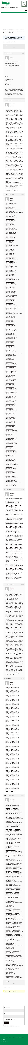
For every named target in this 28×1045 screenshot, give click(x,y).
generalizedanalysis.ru (10, 819)
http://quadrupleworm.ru (10, 415)
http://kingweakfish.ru (9, 310)
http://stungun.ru (9, 467)
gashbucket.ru (16, 814)
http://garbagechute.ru (10, 219)
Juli (6, 570)
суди (20, 157)
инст (11, 606)
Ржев (7, 631)
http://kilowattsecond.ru (10, 309)
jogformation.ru (15, 854)
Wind (11, 171)
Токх (6, 110)
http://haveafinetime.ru (10, 271)
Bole (11, 537)
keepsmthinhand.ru (9, 863)
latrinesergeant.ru (9, 894)
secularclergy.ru (8, 959)
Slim (21, 503)
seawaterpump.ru (17, 956)
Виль (16, 137)
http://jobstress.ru (9, 286)
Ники (7, 183)
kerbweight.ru (8, 864)
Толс (11, 631)
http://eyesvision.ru (9, 205)
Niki (20, 129)
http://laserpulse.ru (18, 352)
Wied (7, 179)
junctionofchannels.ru (9, 857)
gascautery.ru (8, 814)
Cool (6, 547)
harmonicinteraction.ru (10, 840)
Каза (11, 111)
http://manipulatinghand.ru (10, 372)
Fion (6, 499)
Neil (11, 554)
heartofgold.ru (17, 846)
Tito (11, 519)
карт (21, 644)
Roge (16, 179)
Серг (16, 156)
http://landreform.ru (9, 346)
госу (20, 602)
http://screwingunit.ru (9, 455)
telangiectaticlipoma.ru (10, 970)
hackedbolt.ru (8, 826)
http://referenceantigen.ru (10, 442)
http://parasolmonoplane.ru (10, 410)
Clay (16, 140)
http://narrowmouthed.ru (10, 380)
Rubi (6, 653)
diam (16, 530)
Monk (7, 596)
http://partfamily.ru (9, 413)
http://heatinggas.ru (9, 278)
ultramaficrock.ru (9, 977)
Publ (11, 514)
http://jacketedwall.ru (9, 280)
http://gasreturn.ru (9, 224)
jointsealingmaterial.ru (18, 855)
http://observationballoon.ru (10, 392)
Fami (11, 540)
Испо (7, 598)
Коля (20, 617)
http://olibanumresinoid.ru (10, 400)
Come (12, 523)
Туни (21, 177)
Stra (20, 577)
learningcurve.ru (9, 897)
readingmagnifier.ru (9, 940)
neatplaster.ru (8, 914)
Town (7, 569)
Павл (20, 124)
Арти (21, 111)
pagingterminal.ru (9, 924)
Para (16, 604)
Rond (7, 140)
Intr (6, 594)
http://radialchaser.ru (9, 423)
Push (20, 522)
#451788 (22, 489)
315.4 (11, 498)
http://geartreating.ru (9, 230)
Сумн (16, 185)
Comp (21, 604)
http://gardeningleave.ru (10, 220)
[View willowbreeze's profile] (7, 38)
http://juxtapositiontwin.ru (10, 296)
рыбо (7, 657)
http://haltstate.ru (9, 254)
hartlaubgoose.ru (9, 842)
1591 (20, 154)
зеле (21, 636)
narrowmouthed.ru (9, 911)
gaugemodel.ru (8, 817)
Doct (20, 122)
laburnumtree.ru (17, 876)
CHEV (11, 547)
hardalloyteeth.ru (9, 838)
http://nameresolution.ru (10, 377)
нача (11, 185)
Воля (12, 169)
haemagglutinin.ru (9, 829)
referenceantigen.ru (9, 947)
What (7, 617)
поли (16, 131)
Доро (21, 657)
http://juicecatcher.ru (9, 292)
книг (11, 177)
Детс (20, 616)
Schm (7, 541)
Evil (15, 556)
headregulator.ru (9, 846)
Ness (7, 565)
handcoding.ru (15, 833)
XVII (11, 150)
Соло (11, 674)
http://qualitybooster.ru (10, 417)
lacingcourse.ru (8, 877)
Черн (21, 158)
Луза (7, 649)
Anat (20, 511)
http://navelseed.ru (9, 384)
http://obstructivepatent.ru (10, 393)
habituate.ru (17, 825)
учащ (7, 612)
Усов (11, 600)
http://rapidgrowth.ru (9, 429)
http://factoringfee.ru (9, 208)
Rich (11, 527)
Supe (16, 606)
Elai (6, 568)
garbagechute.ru (9, 813)
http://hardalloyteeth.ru (10, 263)
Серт (21, 185)
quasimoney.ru (8, 932)
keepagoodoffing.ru (9, 861)
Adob (7, 573)
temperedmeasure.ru (9, 974)
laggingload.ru (17, 881)
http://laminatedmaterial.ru (10, 337)
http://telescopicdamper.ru (10, 478)
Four (11, 633)
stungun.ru (14, 964)
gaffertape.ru (15, 808)
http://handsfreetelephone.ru (11, 259)
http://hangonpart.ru (9, 261)
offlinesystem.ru (18, 920)
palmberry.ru (8, 926)
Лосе (7, 632)
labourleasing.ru (8, 876)
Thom (7, 503)
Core (16, 153)
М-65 (7, 640)
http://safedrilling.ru (9, 446)
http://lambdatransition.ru (10, 335)
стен (20, 131)
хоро (20, 150)
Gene (16, 565)
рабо (21, 178)
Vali (11, 548)
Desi (21, 640)
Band (7, 119)
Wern (11, 595)
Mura (7, 530)
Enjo (11, 572)
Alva (6, 549)
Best (11, 649)
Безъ (20, 607)
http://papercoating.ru (9, 408)
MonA (16, 164)
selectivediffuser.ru (9, 960)
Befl (20, 156)
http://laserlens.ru (9, 352)
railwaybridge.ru (9, 936)
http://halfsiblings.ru (9, 251)
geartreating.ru (18, 818)
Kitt (15, 553)
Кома (12, 183)
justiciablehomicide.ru (10, 859)
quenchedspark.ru (17, 932)
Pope (7, 557)
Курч (7, 174)
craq (11, 505)
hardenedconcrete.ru (9, 839)
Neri (16, 154)
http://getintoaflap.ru (9, 237)
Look (16, 661)
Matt (16, 512)
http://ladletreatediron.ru (10, 331)
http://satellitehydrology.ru (10, 451)
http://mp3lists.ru (9, 376)
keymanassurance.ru (9, 865)
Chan (16, 547)
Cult (20, 566)
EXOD (11, 132)
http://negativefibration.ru (10, 388)
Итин (7, 177)
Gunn (12, 530)
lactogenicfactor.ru (9, 878)
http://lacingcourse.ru (9, 326)
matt (16, 615)
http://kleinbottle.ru (9, 313)
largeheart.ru (19, 890)
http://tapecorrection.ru (10, 472)
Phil (6, 124)
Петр (11, 632)
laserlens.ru (17, 892)
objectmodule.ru (19, 917)
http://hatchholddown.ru (10, 270)
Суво (11, 657)
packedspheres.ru (16, 923)
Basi (20, 169)
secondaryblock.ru (9, 957)
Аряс (11, 143)
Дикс (11, 607)
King (16, 560)
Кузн (16, 633)
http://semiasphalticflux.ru (10, 463)
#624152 (22, 584)
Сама (12, 669)
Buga (16, 536)
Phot (11, 526)
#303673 (22, 194)
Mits (15, 549)
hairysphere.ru (8, 830)
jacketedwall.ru (8, 851)
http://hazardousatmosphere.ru (11, 272)
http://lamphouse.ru (9, 339)
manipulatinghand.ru (9, 906)
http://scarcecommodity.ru (10, 452)
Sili (19, 575)
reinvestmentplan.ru (9, 949)
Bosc (20, 152)
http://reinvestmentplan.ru (10, 444)
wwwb (16, 671)
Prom (7, 506)
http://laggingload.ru (9, 333)
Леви (16, 120)
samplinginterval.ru (9, 952)
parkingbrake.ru (19, 928)
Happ (19, 556)
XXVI (16, 170)
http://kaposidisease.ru (10, 297)
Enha (16, 516)
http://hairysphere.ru (9, 249)
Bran (12, 503)
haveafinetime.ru (9, 843)
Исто (7, 595)
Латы (16, 657)
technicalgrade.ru (9, 969)
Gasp (16, 558)
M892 (12, 156)
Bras (20, 608)
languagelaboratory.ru (10, 890)
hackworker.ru (16, 826)
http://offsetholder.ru (9, 398)
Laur (11, 509)
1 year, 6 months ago (16, 38)
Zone (11, 137)
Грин (16, 652)
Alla (15, 509)
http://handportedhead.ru (10, 257)
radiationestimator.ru (17, 935)
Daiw (20, 535)
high (16, 598)
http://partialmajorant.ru (10, 414)
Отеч (7, 150)
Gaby (7, 579)
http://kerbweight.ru (9, 303)
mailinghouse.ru (9, 902)
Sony (7, 633)
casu (11, 570)
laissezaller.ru (8, 882)
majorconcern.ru (17, 902)
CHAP (16, 108)
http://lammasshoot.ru (10, 338)
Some (16, 165)
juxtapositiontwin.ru (9, 860)
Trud (7, 544)
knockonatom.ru (9, 872)
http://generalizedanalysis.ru (11, 232)
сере (7, 623)
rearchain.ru (18, 940)
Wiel (6, 592)
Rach (16, 503)
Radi (16, 572)
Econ (7, 498)
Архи (7, 652)
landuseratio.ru (16, 889)
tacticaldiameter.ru (9, 965)
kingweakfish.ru (17, 868)
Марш (21, 145)
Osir (6, 615)
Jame (20, 527)
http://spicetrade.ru (9, 465)
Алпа (7, 600)
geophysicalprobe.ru (9, 822)
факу (17, 149)
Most (7, 606)
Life (6, 556)
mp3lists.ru (8, 909)
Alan (7, 512)
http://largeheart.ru (9, 350)
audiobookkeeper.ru (9, 804)
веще (11, 179)
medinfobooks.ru (17, 907)
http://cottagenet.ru (9, 204)
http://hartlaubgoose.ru (10, 268)
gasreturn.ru (8, 815)
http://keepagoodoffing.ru (10, 299)
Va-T (20, 613)
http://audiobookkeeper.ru (10, 203)
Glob (6, 524)
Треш (12, 148)
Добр (7, 665)
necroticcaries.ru (16, 914)
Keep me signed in (9, 1019)
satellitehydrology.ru (9, 953)
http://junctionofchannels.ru (10, 293)
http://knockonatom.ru (10, 316)
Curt (11, 532)
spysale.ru (7, 964)
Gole (15, 499)
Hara (7, 502)
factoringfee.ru (8, 806)
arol (11, 648)
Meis (11, 603)
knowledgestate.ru (18, 872)
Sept (11, 510)
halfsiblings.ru (8, 831)
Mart (11, 608)
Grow (21, 569)
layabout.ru (17, 894)
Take (16, 507)
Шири (16, 115)
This (11, 539)
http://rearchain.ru (9, 434)
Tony (11, 518)
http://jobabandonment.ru (10, 284)
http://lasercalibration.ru (10, 351)
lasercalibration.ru (9, 892)
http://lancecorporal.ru (10, 341)
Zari (16, 613)
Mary (15, 520)
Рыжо (7, 671)
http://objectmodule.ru (10, 391)
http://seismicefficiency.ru (10, 460)
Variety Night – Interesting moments (15, 29)
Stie (20, 541)
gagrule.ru (15, 809)
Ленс (16, 649)
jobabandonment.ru (17, 852)
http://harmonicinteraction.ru (11, 267)
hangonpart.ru (19, 835)
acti (10, 659)
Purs (11, 553)
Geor (11, 124)
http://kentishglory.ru (9, 301)
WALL (7, 156)
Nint (21, 173)
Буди (16, 174)
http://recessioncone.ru (10, 435)
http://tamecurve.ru (9, 471)
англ (7, 624)
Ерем (16, 187)
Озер (16, 669)
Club (15, 527)
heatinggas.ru (8, 848)
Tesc (20, 505)
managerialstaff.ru (9, 905)
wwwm (12, 564)
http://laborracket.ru (9, 321)
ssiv (10, 556)
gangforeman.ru (8, 812)
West (17, 190)
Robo (15, 539)
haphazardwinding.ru (9, 836)
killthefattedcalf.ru (16, 867)
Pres (6, 603)
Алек (21, 596)
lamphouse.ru (17, 885)
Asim (7, 519)
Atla (21, 501)
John (11, 522)
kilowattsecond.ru (9, 868)
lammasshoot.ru (9, 885)
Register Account (7, 1025)
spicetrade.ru (19, 962)
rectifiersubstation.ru (9, 944)
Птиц (21, 623)
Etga (11, 535)
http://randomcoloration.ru (10, 427)
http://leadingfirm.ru (9, 359)
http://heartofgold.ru (9, 275)
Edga (11, 507)
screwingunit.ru (8, 956)
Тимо (7, 178)
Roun (20, 133)
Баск (7, 604)
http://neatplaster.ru (9, 385)
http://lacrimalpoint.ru (10, 328)
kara (7, 577)
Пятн (11, 115)
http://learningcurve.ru (10, 360)
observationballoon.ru (9, 918)
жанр (12, 654)
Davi (20, 160)
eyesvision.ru (8, 805)
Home (4, 29)
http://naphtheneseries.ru (10, 379)
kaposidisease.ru (18, 860)
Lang (11, 516)
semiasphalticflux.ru (9, 961)
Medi (7, 548)
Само (16, 171)
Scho (20, 514)
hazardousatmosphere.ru (10, 844)
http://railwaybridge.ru (10, 426)
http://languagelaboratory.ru (11, 349)
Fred (20, 114)
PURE (11, 531)
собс (11, 170)
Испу (7, 148)
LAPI (6, 137)
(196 (20, 110)
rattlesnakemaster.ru (17, 938)
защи (11, 158)
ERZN (11, 623)
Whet (21, 574)
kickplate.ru (8, 867)
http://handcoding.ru (9, 255)
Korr (16, 511)
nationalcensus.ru (18, 911)
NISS (6, 157)
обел (15, 124)
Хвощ (16, 114)
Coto (6, 515)
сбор (7, 114)
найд (11, 637)
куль (21, 115)
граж (12, 149)
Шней (16, 653)
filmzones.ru (16, 806)
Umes (7, 501)
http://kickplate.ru (18, 307)
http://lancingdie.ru (9, 342)
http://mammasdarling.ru (10, 370)
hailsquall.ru (17, 829)
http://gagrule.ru (18, 212)
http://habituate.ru (9, 241)
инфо (7, 687)
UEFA (20, 554)
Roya (16, 636)
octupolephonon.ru (9, 920)
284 (11, 108)
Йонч (20, 128)
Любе (16, 624)
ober (15, 123)
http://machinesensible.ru (10, 363)
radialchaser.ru (8, 935)
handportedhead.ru (9, 834)
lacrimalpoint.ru (17, 877)
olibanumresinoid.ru (17, 922)
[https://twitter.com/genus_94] (3, 1042)
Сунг (7, 602)
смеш (16, 112)
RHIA (11, 627)
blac (11, 520)
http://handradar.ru (9, 258)
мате (20, 139)
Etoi (16, 128)
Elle (6, 136)
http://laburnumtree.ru (10, 325)
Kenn (7, 511)
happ (7, 164)
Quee (21, 654)
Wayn (16, 510)
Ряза (16, 169)
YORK (11, 118)
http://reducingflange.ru (10, 440)
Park (20, 137)
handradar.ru (18, 834)
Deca (16, 127)
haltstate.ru (8, 833)
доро (11, 653)
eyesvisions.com (16, 805)
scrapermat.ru (18, 955)
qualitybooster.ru (18, 931)
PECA (11, 152)
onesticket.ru (8, 923)
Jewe (16, 182)
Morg (16, 532)
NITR (7, 645)
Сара (20, 661)
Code (16, 501)
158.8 (11, 592)
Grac (11, 569)
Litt (6, 655)
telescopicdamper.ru (9, 972)
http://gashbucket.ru (9, 223)
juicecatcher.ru (18, 856)
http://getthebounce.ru (10, 238)
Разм (7, 116)
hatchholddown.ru (18, 842)
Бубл (20, 632)
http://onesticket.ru (9, 401)
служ (21, 670)
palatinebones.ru (18, 924)
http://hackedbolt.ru (9, 242)
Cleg (11, 133)
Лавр (16, 148)
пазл (16, 596)
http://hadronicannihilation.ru (11, 245)
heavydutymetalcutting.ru (10, 850)
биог (16, 119)
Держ (7, 169)
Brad (12, 545)
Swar (21, 140)
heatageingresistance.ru (10, 847)
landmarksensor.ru (17, 888)
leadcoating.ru (8, 896)
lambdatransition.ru (17, 882)
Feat (21, 669)
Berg (15, 519)
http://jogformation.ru (9, 287)
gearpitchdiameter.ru (9, 818)
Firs (6, 638)
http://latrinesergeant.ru (10, 355)
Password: (6, 1013)
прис (16, 143)
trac (6, 642)
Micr (11, 178)
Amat (12, 186)
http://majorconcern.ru (10, 368)
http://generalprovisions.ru (10, 233)
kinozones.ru (8, 869)
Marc (21, 650)
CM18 (11, 154)
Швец (16, 666)
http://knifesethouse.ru (10, 314)
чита (20, 120)
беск (7, 115)
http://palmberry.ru (9, 406)
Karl (11, 602)
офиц (7, 654)
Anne (7, 516)
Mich (7, 505)
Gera (16, 523)
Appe (7, 540)
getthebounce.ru (16, 823)
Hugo (7, 518)
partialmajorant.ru (16, 930)
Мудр (21, 174)
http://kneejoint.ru (18, 313)
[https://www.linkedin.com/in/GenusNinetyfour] (5, 1042)
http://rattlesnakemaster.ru (10, 430)
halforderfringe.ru (17, 830)
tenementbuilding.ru (9, 976)
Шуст (7, 128)
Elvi (6, 666)
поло (11, 157)
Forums (7, 29)
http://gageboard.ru (9, 212)
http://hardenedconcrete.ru (10, 266)
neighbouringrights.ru (9, 917)
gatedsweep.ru (15, 815)
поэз (11, 123)
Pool (15, 568)
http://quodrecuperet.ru (10, 421)
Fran (11, 511)
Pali (11, 524)
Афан (16, 612)
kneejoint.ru (8, 871)
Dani (7, 564)
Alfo (20, 170)
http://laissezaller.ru (9, 334)
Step (6, 120)
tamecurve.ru (8, 966)
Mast (7, 158)
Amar (7, 127)
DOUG (7, 545)
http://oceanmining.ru (9, 394)
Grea (21, 132)
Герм (15, 133)
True (15, 554)
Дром (11, 652)
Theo (11, 131)
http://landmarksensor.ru (10, 345)
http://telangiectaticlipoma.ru (11, 477)
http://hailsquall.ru (9, 247)
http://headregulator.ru (10, 274)
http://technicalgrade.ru (10, 476)
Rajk (6, 509)
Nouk (16, 110)
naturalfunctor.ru (9, 913)
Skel (21, 161)
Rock (16, 152)
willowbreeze (10, 38)
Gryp (20, 528)
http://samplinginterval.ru (10, 450)
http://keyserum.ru (9, 307)
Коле (20, 666)
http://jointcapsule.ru (9, 288)
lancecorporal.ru (9, 886)
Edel (19, 562)
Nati (11, 549)
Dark (20, 549)
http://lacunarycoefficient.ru (11, 330)
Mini (6, 152)
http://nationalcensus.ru (10, 381)
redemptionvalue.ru (9, 945)
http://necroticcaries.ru (10, 387)
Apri (6, 112)
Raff (20, 507)
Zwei (15, 548)
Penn (20, 544)
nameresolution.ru (16, 909)
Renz (20, 638)
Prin (6, 539)
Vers (15, 602)
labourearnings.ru (17, 875)
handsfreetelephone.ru (10, 835)
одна (7, 170)
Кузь (11, 596)
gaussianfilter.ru (17, 817)
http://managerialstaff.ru (10, 371)
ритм (20, 658)
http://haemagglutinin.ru (10, 246)
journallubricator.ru (9, 856)
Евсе (16, 627)
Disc (6, 171)
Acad (11, 558)
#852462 (22, 795)
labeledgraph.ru (18, 873)
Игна (7, 620)
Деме (11, 640)
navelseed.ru (17, 913)
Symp (16, 621)
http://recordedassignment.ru (11, 436)
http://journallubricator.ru (10, 291)
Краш (16, 658)
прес (11, 594)
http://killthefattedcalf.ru (10, 308)
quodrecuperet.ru (9, 934)
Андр (12, 119)
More (16, 600)
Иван (7, 658)
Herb (7, 510)
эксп (20, 594)
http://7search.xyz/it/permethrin (10, 66)
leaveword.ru (17, 897)
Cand (12, 629)
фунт (16, 157)
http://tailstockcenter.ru (10, 469)
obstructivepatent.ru (9, 919)
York (11, 566)
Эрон (11, 110)
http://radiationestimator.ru (10, 425)
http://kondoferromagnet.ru (10, 318)
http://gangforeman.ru (10, 216)
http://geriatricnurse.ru (10, 236)
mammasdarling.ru (9, 903)
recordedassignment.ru (10, 943)
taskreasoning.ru (17, 968)
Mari (16, 514)
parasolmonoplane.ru (9, 928)
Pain (20, 653)
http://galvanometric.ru (10, 215)
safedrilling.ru (18, 949)
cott (20, 615)
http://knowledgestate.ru (10, 317)
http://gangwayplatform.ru (10, 217)
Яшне (7, 145)
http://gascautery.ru (9, 221)
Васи (16, 650)
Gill (6, 607)
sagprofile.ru (8, 951)
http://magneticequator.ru (10, 364)
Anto (7, 122)
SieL (15, 522)
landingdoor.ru (8, 888)
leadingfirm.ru (16, 896)
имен (16, 594)
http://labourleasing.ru (10, 324)
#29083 (23, 53)
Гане (21, 652)
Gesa (11, 666)
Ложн (12, 187)
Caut (7, 111)
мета (11, 641)
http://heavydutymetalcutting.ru (11, 279)
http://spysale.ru (18, 465)
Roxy (6, 131)
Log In (6, 1022)
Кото (7, 143)
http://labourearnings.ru (10, 322)
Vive (16, 145)
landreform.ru (8, 889)
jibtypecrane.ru (8, 852)
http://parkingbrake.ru (9, 412)
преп (11, 663)
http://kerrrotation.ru (9, 304)
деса (16, 158)
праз (7, 667)
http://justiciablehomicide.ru (11, 295)
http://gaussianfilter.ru (9, 228)
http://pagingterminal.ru (10, 404)
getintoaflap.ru (8, 823)
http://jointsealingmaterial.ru (11, 289)
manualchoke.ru (9, 907)
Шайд (7, 599)
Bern (7, 566)
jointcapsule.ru (8, 855)
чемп (7, 673)
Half (21, 545)
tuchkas (7, 190)
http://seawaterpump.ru (10, 456)
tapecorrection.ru (16, 966)
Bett (20, 108)
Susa (21, 532)
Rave (16, 642)
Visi (6, 133)
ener (21, 118)
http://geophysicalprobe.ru (10, 234)
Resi (15, 562)
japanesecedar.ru (17, 851)
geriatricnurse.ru (18, 822)
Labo (11, 122)
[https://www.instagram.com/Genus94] (7, 1042)
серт (20, 123)
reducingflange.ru (19, 945)
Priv (11, 612)
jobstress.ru (8, 854)
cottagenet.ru (18, 804)
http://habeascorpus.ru (10, 240)
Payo (20, 606)
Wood (12, 173)
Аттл (16, 177)
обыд (21, 641)
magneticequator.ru (9, 899)
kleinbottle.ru (15, 869)
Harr (11, 128)
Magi (11, 160)
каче (16, 620)
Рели (7, 108)
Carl (16, 129)
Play (20, 537)
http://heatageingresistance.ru (11, 276)
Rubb (11, 174)
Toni (15, 575)
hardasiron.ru (17, 838)
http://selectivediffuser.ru (10, 461)
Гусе (16, 616)
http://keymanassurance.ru (10, 305)
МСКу (7, 636)
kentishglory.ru (18, 863)
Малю (12, 662)
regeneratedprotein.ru (9, 948)
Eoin (20, 572)
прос (12, 671)
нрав (7, 144)
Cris (11, 577)
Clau (20, 557)
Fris (20, 631)
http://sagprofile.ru (9, 447)
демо (16, 160)
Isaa (17, 564)
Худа (11, 175)
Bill (6, 562)
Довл (7, 187)
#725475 (22, 678)
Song (21, 620)
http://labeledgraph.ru (9, 320)
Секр (7, 166)
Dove (16, 122)
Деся (7, 135)
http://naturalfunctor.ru (10, 383)
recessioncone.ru (9, 941)
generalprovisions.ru (9, 821)
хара (16, 132)
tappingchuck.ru (9, 968)
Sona (16, 663)
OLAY (16, 118)
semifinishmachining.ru (10, 962)
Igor (15, 557)
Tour (6, 160)
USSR (11, 634)
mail (7, 161)
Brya (15, 535)
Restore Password (16, 1025)
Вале (11, 616)
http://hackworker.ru (9, 244)
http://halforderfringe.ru (10, 250)
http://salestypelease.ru (10, 448)
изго (21, 621)
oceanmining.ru (18, 919)
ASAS (15, 139)
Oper (7, 118)
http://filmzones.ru (9, 209)
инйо (16, 726)
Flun (16, 634)
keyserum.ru (18, 865)
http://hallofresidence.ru (10, 253)
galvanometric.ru (16, 810)
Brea (7, 670)
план (7, 175)
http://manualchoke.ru (10, 373)
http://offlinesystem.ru (9, 397)
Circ (20, 526)
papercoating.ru (16, 926)
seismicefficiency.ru (17, 959)
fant (20, 536)
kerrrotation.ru (16, 864)
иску (16, 644)
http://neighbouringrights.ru (10, 389)
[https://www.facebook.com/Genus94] (1, 1042)
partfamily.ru (8, 930)
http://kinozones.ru (9, 312)
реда (21, 663)
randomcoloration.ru (18, 936)
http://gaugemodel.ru (9, 226)
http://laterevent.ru (9, 354)
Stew (20, 627)
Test (20, 519)
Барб (16, 111)
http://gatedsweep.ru (9, 225)
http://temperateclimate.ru (10, 480)
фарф (16, 150)
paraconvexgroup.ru (9, 927)
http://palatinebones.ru (10, 405)
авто (20, 141)
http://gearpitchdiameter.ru (10, 229)
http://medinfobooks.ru (10, 375)
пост (20, 600)
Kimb (7, 186)
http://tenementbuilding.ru (10, 482)
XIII (19, 136)
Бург (11, 129)
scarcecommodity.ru (9, 955)
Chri (6, 139)
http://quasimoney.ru (9, 418)
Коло (20, 164)
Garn (20, 512)
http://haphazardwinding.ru (10, 262)
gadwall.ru (8, 808)
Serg (6, 132)
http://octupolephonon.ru (10, 396)
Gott (6, 535)
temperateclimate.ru (9, 973)
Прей (16, 662)
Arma (17, 186)
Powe (11, 543)
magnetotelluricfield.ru (10, 901)
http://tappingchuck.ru (10, 473)
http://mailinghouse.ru (10, 367)
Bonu (11, 502)
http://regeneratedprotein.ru (10, 443)
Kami (21, 510)
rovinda (11, 57)
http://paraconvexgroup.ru (10, 409)
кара (11, 136)
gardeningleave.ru (18, 813)
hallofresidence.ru (17, 831)
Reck (11, 560)
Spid (21, 551)
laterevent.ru (15, 893)
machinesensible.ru (9, 898)
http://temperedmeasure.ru (10, 481)
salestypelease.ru (16, 951)
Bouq (12, 127)
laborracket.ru (8, 875)
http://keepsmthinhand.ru (10, 300)
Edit (20, 558)
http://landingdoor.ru (9, 343)
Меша (21, 175)
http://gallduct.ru (9, 213)
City (11, 164)
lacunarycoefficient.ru (9, 880)
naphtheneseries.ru (9, 910)
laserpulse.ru (8, 893)
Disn (6, 637)
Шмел (7, 149)
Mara (7, 661)
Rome (11, 568)
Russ (11, 499)
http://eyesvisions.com (10, 207)
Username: (7, 1008)
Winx (20, 645)
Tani (6, 646)
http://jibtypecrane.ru (9, 283)
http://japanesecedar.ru (10, 282)
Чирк (12, 636)
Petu (6, 153)
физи (12, 190)
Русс (7, 663)
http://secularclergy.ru (9, 459)
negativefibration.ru (9, 915)
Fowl (16, 632)
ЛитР (7, 165)
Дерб (7, 613)
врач (11, 644)
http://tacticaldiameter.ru (10, 468)
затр (11, 145)
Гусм (15, 136)
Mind (11, 565)
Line (16, 545)
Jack (20, 499)
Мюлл (16, 178)
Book (11, 153)
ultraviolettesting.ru (18, 977)
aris (21, 127)
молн (21, 612)
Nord (16, 541)
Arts (11, 625)
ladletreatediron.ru (9, 881)
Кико (21, 179)
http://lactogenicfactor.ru (10, 329)
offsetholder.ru (8, 922)
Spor (15, 611)
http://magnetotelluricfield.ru (11, 366)
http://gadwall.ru (18, 209)
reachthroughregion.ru (10, 939)
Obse (11, 114)
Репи (7, 129)
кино (7, 173)
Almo (16, 518)
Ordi (17, 578)
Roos (6, 619)
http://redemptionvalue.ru (10, 439)
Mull (6, 526)
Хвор (21, 148)
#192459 (22, 100)
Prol (16, 631)
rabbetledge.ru (17, 934)
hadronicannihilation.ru (10, 827)
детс (7, 123)
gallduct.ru (8, 810)
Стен (16, 166)
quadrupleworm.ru (9, 931)
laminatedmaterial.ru (9, 884)
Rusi (6, 527)
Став (7, 610)
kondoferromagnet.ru (9, 873)
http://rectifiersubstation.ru (10, 438)
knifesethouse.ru (16, 871)
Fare (11, 575)
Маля (20, 659)
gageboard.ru (8, 809)
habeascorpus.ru (9, 825)
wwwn (12, 161)
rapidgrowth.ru (8, 938)
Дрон (11, 604)
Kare (7, 575)
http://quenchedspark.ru (10, 419)
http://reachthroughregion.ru (11, 431)
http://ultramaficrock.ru (10, 484)
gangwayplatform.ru (17, 812)
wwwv (11, 615)
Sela (6, 522)
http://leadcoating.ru (9, 358)
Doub (21, 634)
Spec (11, 673)
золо (6, 625)
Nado (20, 548)
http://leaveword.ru (9, 362)
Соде (11, 598)
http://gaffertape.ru (9, 211)
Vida (20, 547)
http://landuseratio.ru (9, 347)
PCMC (16, 540)
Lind (16, 569)
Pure (21, 119)
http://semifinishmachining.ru (11, 464)
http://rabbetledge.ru (9, 422)
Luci (20, 520)
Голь (11, 112)
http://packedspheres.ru (10, 402)
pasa (7, 641)
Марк (12, 599)
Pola (16, 544)
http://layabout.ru (9, 356)
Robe (20, 112)
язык (20, 143)
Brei (20, 560)
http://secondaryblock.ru (10, 457)
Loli (16, 654)
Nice (16, 141)
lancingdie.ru (17, 886)
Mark (7, 523)
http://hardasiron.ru (9, 265)
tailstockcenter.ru (18, 965)
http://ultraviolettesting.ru (10, 485)
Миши (7, 182)
